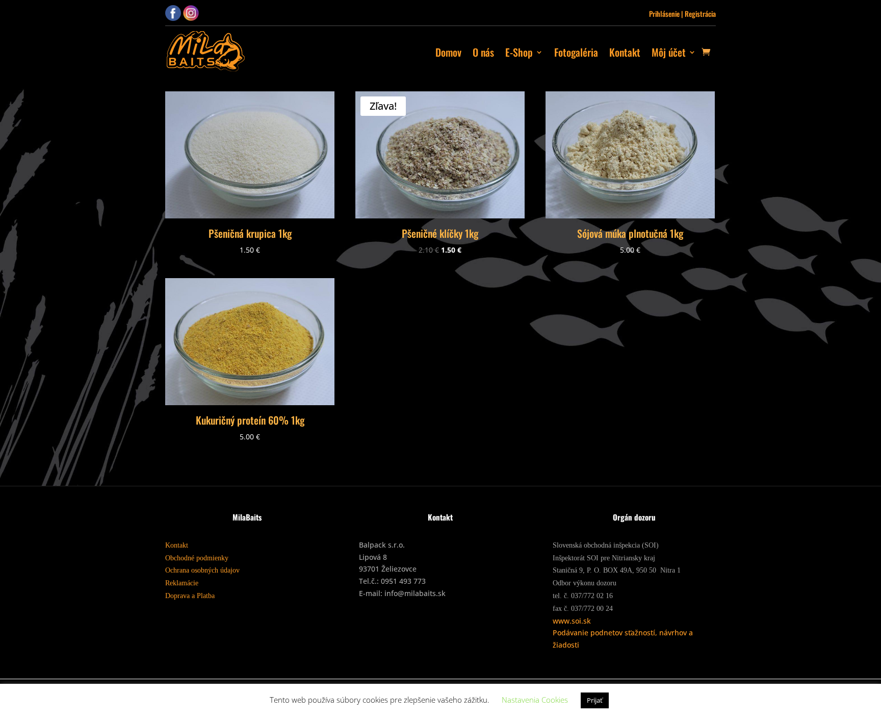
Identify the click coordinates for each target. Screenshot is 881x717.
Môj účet (669, 52)
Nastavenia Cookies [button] (535, 700)
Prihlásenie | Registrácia (682, 13)
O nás (483, 52)
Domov (448, 52)
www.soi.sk (572, 621)
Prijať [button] (595, 700)
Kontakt (624, 52)
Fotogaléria (576, 52)
